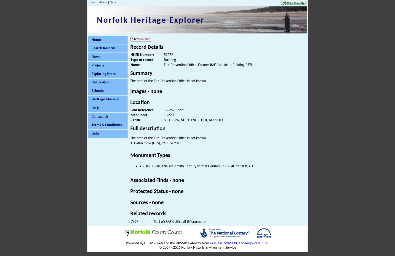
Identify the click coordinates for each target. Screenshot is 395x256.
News (96, 57)
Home (92, 2)
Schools (98, 91)
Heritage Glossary (105, 99)
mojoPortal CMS (257, 243)
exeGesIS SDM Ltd (223, 243)
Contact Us (100, 116)
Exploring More (104, 74)
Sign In (113, 2)
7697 (134, 222)
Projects (98, 65)
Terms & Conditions (107, 125)
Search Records (103, 48)
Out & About (102, 82)
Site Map (103, 2)
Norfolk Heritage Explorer (151, 21)
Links (95, 133)
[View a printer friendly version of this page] (294, 4)
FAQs (95, 108)
